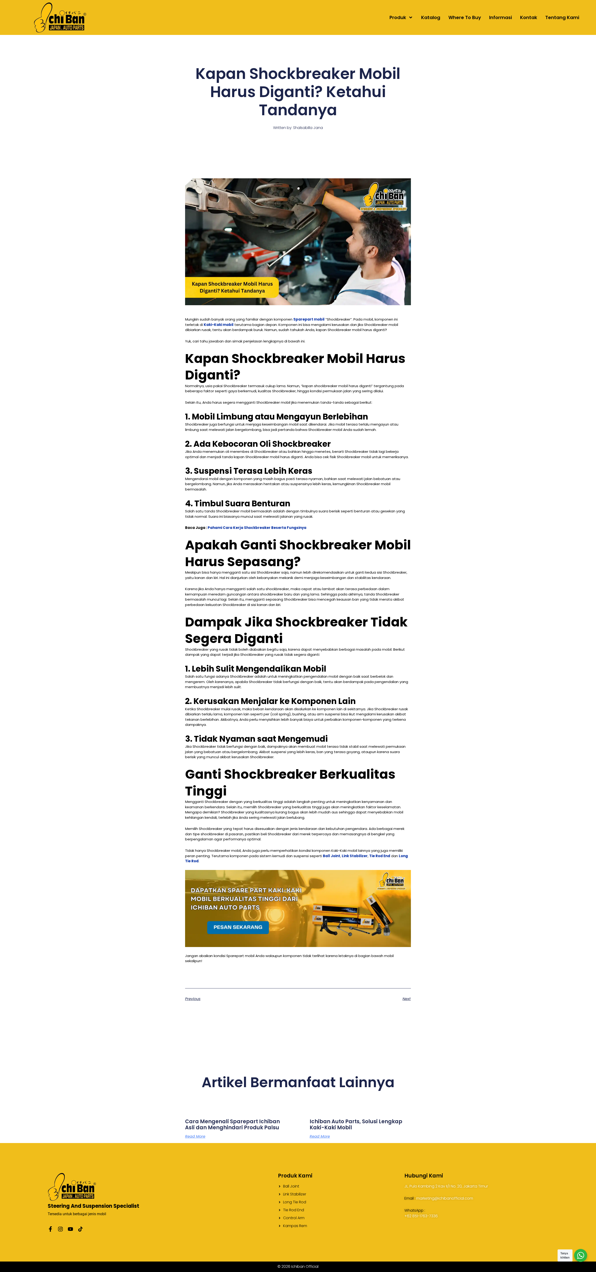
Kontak (528, 17)
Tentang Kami (562, 17)
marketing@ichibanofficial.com (444, 1198)
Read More (195, 1136)
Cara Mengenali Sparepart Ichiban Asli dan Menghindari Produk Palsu (232, 1124)
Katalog (430, 17)
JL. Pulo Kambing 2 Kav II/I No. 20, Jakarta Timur (446, 1186)
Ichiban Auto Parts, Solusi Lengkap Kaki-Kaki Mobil (356, 1124)
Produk (397, 17)
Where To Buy (464, 17)
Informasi (500, 17)
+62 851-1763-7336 (421, 1216)
